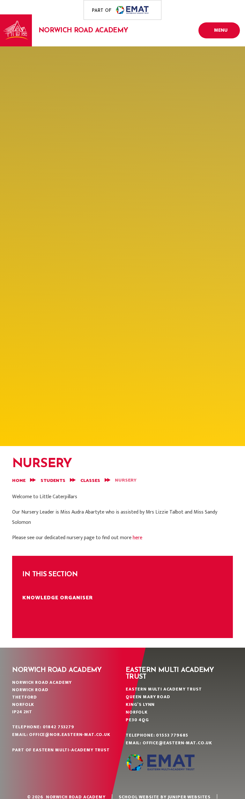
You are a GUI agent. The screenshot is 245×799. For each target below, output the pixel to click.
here (137, 537)
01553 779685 (172, 735)
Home (19, 480)
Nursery (126, 480)
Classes (90, 480)
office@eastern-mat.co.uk (177, 743)
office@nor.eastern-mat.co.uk (69, 734)
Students (53, 480)
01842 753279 (58, 727)
